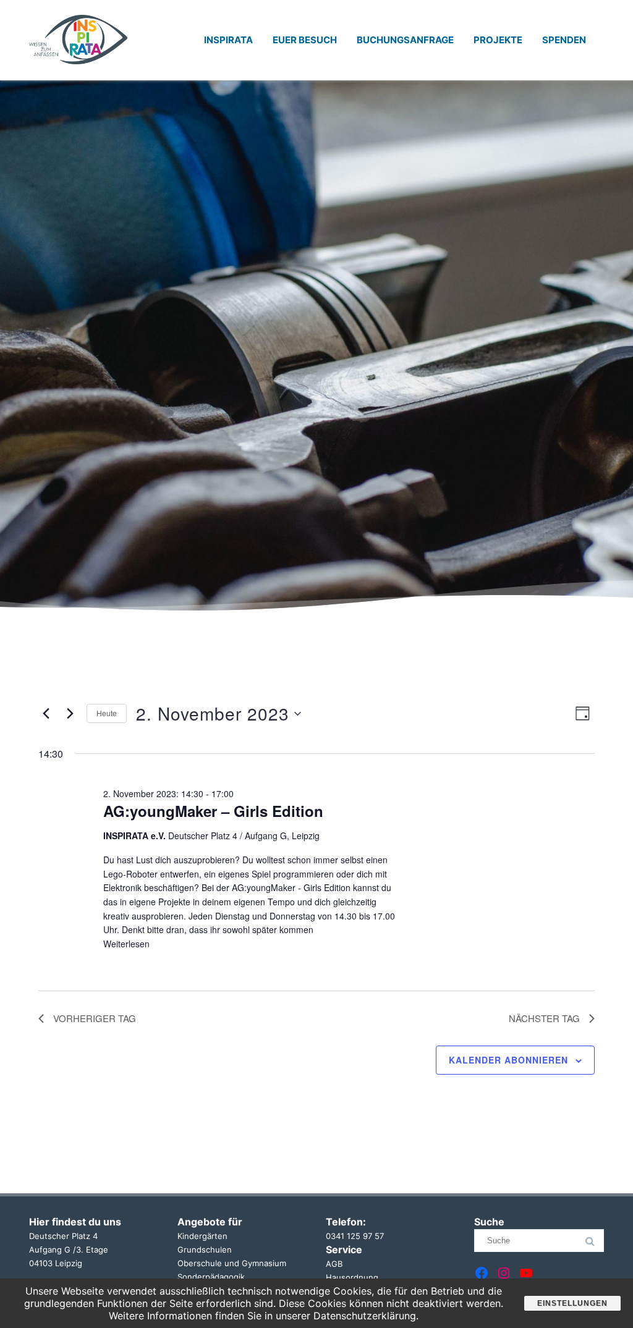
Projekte (498, 40)
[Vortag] (45, 713)
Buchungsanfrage (405, 40)
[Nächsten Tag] (69, 713)
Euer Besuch (305, 40)
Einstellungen (572, 1303)
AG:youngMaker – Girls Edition (213, 810)
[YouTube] (526, 1273)
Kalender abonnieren (508, 1060)
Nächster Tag (544, 1018)
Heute (106, 713)
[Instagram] (503, 1273)
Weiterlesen (126, 943)
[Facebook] (481, 1273)
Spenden (564, 40)
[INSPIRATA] (78, 75)
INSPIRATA (228, 40)
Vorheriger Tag (94, 1018)
